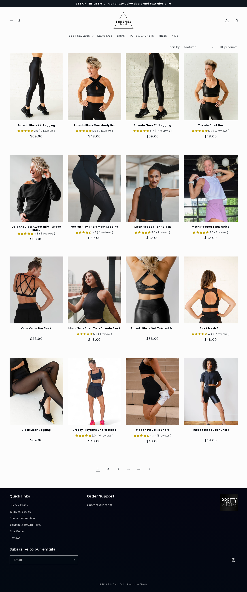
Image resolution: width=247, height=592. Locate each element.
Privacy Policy (19, 505)
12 (138, 468)
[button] (21, 20)
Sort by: (175, 47)
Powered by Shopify (137, 584)
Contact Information (22, 518)
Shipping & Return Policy (26, 524)
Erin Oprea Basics (117, 584)
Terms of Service (20, 511)
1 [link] (98, 469)
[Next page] (149, 469)
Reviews (15, 537)
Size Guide (17, 531)
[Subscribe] (73, 559)
